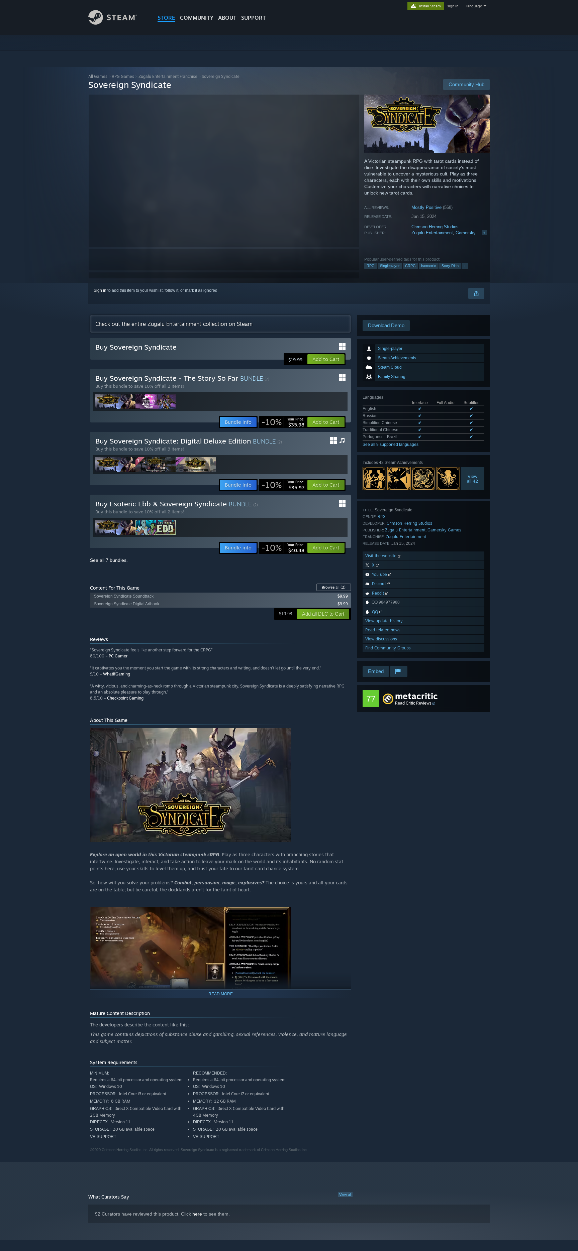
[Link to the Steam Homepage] (112, 23)
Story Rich (450, 266)
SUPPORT (253, 17)
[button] (326, 359)
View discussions (381, 638)
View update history (384, 620)
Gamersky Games (473, 232)
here (197, 1214)
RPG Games (123, 76)
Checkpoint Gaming (125, 698)
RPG (371, 266)
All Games (97, 76)
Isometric (428, 266)
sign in (452, 6)
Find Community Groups (388, 647)
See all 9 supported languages (390, 444)
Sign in (100, 290)
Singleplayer (390, 266)
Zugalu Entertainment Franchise (167, 76)
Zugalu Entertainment (432, 232)
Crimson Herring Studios (435, 226)
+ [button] (465, 266)
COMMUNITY (196, 17)
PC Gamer (118, 655)
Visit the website (381, 555)
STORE (166, 17)
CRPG (410, 266)
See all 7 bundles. (109, 560)
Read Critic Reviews (413, 703)
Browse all (334, 587)
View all (345, 1195)
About (227, 17)
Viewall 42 (472, 479)
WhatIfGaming (116, 673)
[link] (283, 422)
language (474, 6)
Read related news (382, 629)
